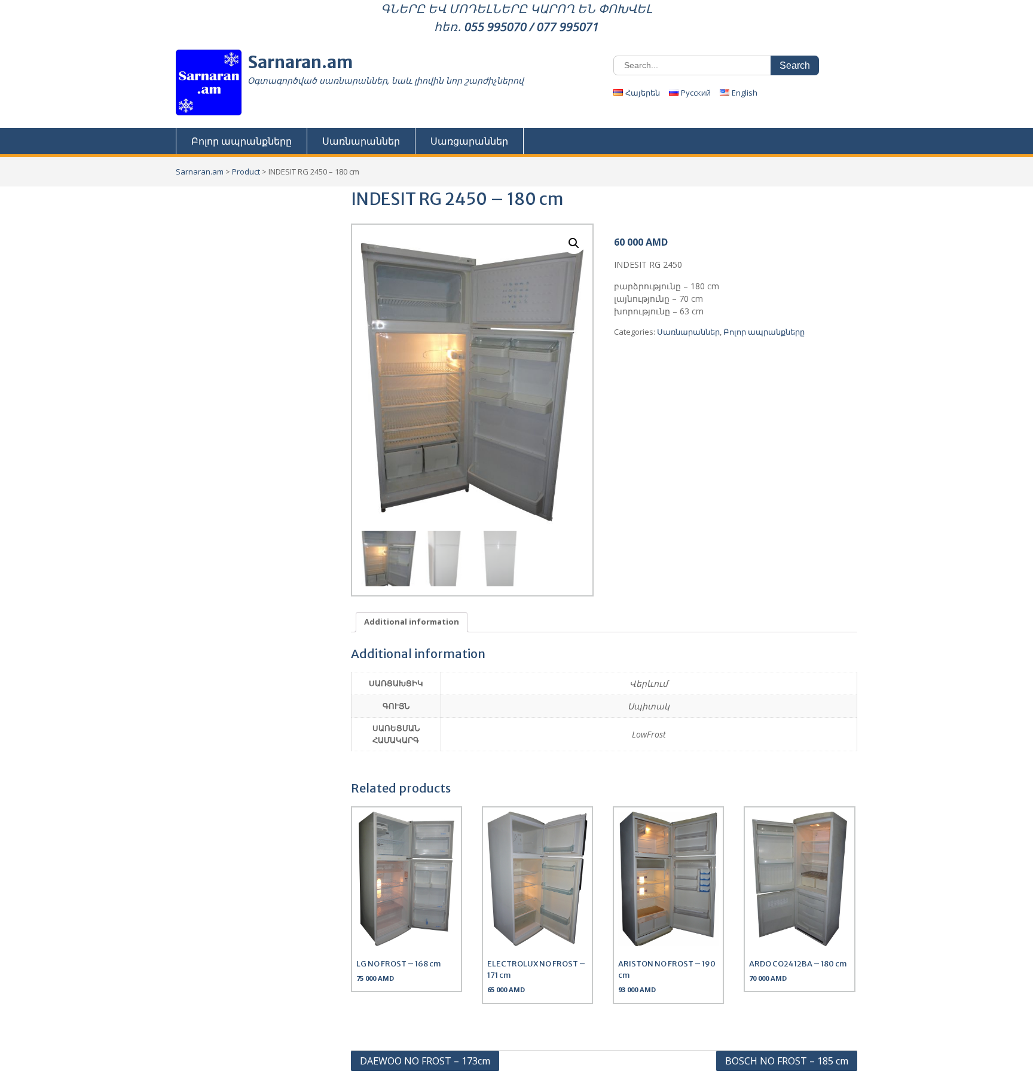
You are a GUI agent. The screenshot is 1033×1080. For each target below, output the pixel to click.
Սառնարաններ (361, 141)
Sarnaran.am (300, 62)
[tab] (411, 622)
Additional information (411, 621)
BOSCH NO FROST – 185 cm (786, 1060)
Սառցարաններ (469, 141)
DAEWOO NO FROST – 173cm (425, 1060)
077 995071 (568, 27)
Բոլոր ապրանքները (241, 141)
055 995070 (495, 27)
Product (246, 171)
